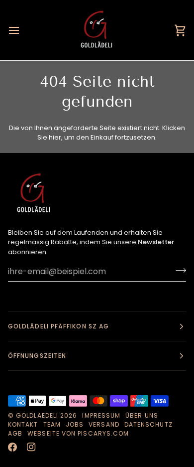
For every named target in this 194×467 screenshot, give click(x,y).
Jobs (75, 424)
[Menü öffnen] (23, 30)
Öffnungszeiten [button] (37, 355)
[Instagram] (31, 447)
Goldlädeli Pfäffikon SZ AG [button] (58, 326)
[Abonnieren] (178, 270)
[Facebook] (12, 447)
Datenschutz (148, 424)
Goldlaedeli (37, 415)
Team (52, 424)
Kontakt (23, 424)
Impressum (101, 415)
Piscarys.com (103, 433)
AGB (15, 433)
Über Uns (141, 415)
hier (55, 137)
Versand (104, 424)
